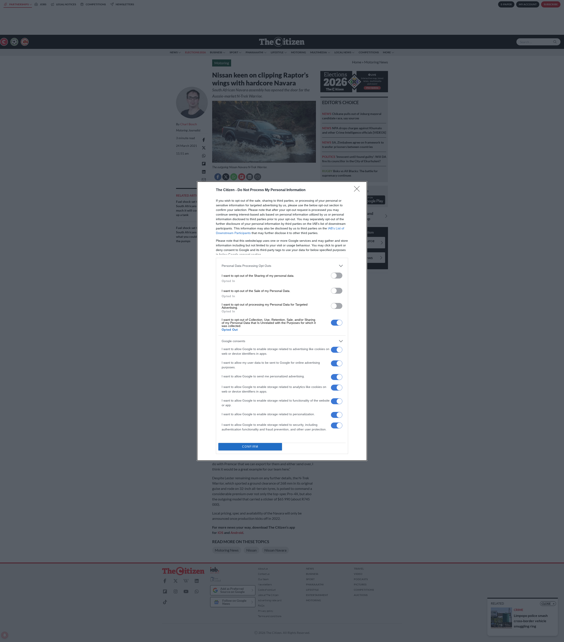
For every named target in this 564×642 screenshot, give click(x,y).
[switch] (336, 276)
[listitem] (282, 266)
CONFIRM (250, 446)
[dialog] (282, 321)
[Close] (358, 190)
